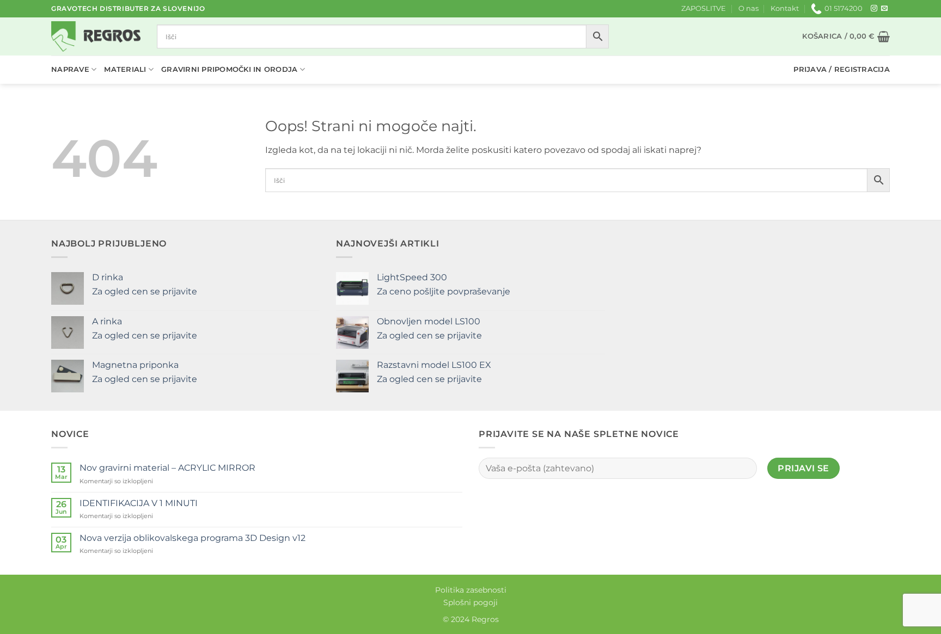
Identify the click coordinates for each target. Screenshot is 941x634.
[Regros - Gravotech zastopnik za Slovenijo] (95, 36)
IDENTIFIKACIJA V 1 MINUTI (139, 503)
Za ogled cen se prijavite (144, 291)
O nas (748, 8)
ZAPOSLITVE (703, 8)
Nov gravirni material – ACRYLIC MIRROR (167, 468)
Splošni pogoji (470, 602)
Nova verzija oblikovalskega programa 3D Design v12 (192, 538)
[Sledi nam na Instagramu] (874, 9)
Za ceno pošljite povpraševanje (443, 291)
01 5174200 (843, 8)
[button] (846, 36)
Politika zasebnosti (470, 590)
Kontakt (785, 8)
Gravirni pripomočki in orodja (229, 69)
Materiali (125, 69)
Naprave (70, 69)
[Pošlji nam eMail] (884, 9)
